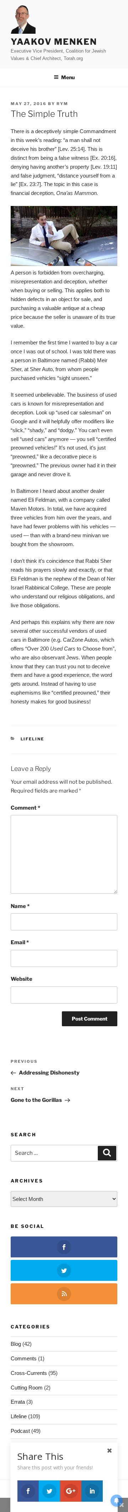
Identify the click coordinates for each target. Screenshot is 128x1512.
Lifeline (32, 738)
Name (20, 906)
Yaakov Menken (54, 42)
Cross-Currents (29, 1373)
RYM (62, 103)
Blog (16, 1344)
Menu (68, 77)
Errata (18, 1402)
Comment (25, 808)
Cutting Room (27, 1388)
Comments (24, 1358)
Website (21, 979)
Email (20, 942)
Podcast (20, 1431)
